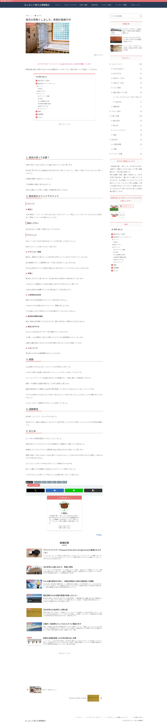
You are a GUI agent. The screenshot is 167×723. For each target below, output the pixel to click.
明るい (41, 88)
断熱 (45, 482)
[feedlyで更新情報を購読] (64, 527)
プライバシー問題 (44, 96)
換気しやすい (42, 91)
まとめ (40, 117)
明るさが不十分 (43, 106)
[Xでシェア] (35, 490)
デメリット (41, 94)
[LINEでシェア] (74, 490)
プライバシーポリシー (95, 717)
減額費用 (40, 114)
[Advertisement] (64, 139)
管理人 (65, 513)
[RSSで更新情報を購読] (68, 527)
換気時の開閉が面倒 (45, 104)
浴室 (50, 482)
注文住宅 (30, 482)
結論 (39, 111)
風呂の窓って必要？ (44, 81)
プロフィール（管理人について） (118, 717)
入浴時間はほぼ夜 (44, 101)
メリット (40, 86)
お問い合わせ (138, 717)
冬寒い (41, 99)
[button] (93, 490)
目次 (39, 77)
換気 (60, 482)
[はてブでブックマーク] (55, 490)
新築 (65, 482)
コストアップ (43, 109)
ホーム (80, 717)
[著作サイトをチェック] (60, 527)
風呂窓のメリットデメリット (47, 83)
